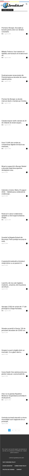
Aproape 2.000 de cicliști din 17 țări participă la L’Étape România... (14, 308)
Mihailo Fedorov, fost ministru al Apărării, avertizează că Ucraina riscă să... (14, 53)
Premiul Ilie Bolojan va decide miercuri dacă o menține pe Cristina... (14, 100)
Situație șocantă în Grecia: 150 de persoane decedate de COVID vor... (14, 329)
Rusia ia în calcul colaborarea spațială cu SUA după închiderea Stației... (13, 216)
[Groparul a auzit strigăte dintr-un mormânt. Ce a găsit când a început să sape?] (14, 342)
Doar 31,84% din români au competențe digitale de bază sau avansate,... (13, 144)
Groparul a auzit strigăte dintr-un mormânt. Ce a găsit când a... (13, 351)
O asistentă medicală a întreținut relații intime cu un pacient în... (13, 262)
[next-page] (19, 430)
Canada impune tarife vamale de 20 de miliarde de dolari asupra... (14, 122)
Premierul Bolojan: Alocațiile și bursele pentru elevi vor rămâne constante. (13, 30)
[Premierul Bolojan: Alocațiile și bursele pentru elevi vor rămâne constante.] (14, 19)
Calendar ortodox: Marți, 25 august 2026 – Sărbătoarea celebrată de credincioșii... (14, 192)
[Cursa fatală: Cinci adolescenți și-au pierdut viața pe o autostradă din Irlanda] (14, 363)
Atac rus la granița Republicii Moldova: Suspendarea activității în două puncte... (14, 396)
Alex (2, 33)
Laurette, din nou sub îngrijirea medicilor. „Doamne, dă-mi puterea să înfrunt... (14, 285)
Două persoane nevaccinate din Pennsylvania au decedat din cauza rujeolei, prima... (14, 77)
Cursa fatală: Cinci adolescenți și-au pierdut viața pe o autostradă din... (14, 373)
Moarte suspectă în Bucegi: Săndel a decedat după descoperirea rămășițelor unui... (14, 168)
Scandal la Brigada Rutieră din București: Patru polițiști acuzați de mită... (14, 239)
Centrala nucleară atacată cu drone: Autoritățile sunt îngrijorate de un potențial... (14, 419)
